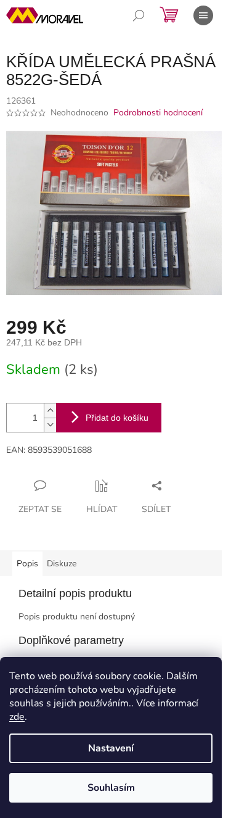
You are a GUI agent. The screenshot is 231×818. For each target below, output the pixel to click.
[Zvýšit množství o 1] (50, 410)
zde (17, 717)
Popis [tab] (27, 563)
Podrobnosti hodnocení (158, 112)
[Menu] (203, 15)
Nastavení (111, 748)
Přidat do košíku (117, 418)
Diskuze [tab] (61, 563)
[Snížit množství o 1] (50, 425)
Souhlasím (111, 788)
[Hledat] (138, 15)
